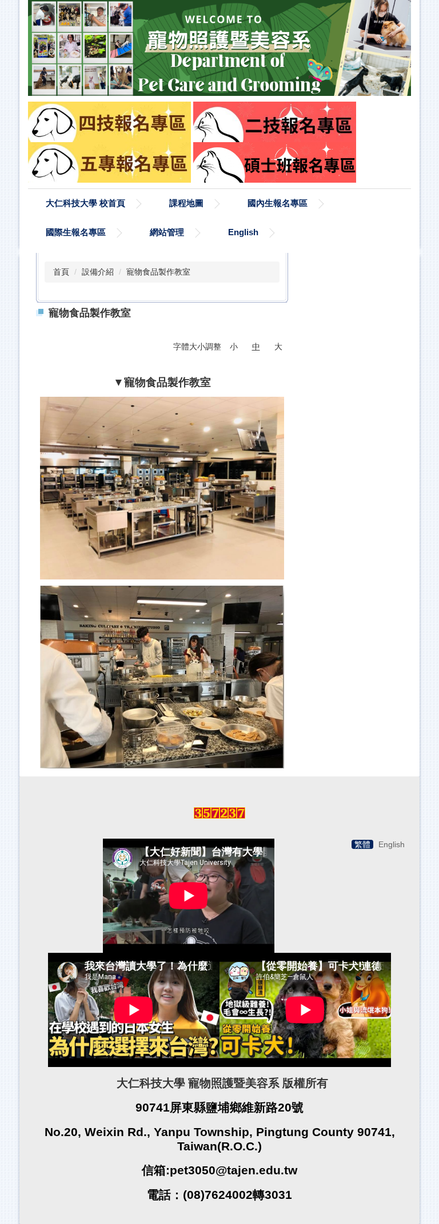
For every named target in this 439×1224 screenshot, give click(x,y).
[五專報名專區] (109, 161)
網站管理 (167, 232)
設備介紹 (98, 271)
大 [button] (278, 346)
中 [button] (256, 346)
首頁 (61, 271)
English (243, 232)
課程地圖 (186, 203)
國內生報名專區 (278, 203)
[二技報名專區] (274, 121)
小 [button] (234, 346)
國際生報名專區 (76, 232)
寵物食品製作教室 (158, 271)
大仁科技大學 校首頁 (85, 203)
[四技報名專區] (109, 121)
